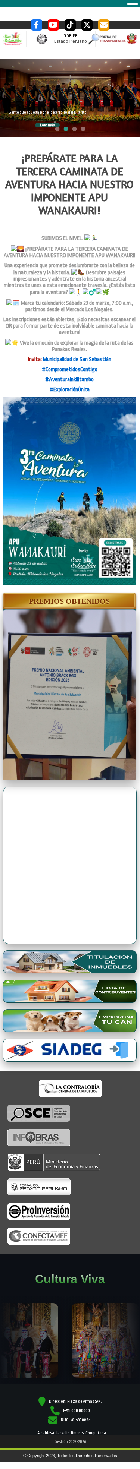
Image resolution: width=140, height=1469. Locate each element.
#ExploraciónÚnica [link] (70, 389)
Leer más (47, 125)
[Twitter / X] (87, 25)
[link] (77, 359)
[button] (69, 601)
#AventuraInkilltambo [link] (69, 379)
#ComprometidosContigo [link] (69, 369)
